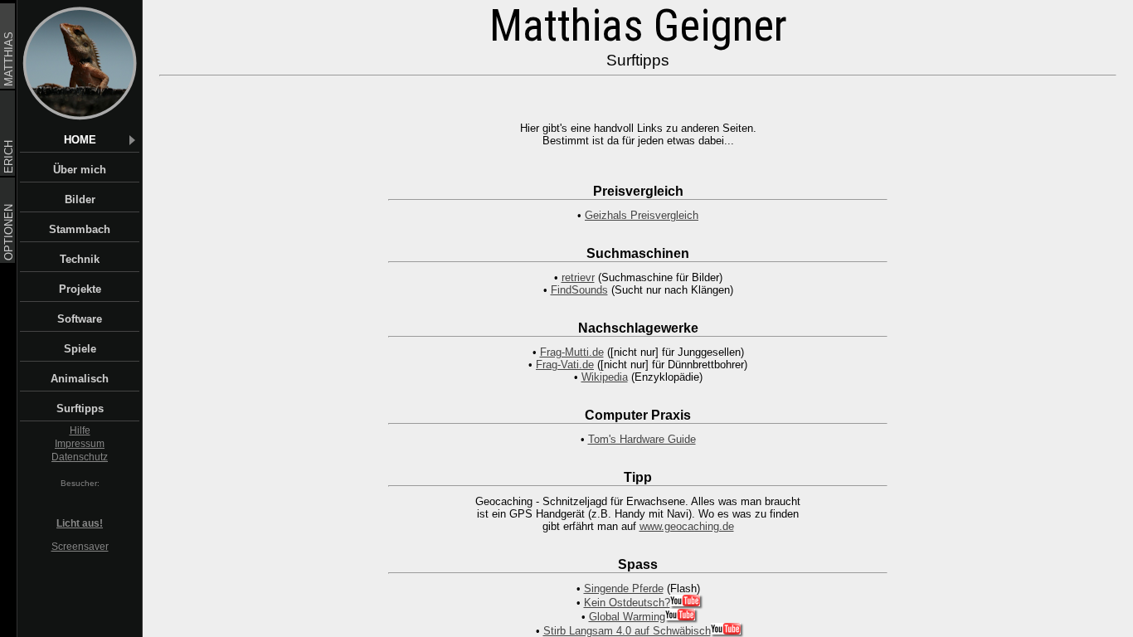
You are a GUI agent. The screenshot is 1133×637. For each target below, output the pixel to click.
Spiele (80, 349)
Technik (80, 259)
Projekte (80, 289)
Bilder (80, 199)
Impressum (80, 444)
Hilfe (80, 430)
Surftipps (80, 408)
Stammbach (79, 229)
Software (79, 319)
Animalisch (80, 378)
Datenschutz (79, 457)
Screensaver (80, 546)
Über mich (79, 169)
